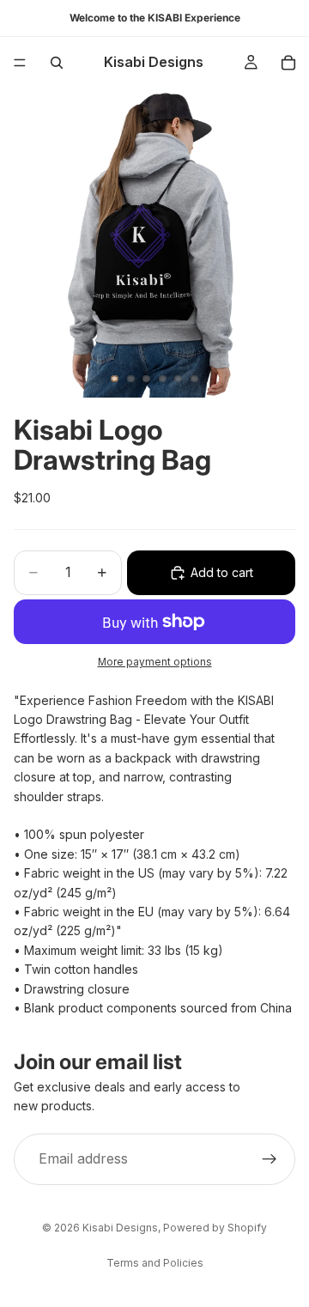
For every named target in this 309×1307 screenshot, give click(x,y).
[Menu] (19, 62)
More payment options (155, 662)
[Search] (57, 63)
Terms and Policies (154, 1262)
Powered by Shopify (215, 1227)
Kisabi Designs (120, 1227)
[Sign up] (269, 1159)
